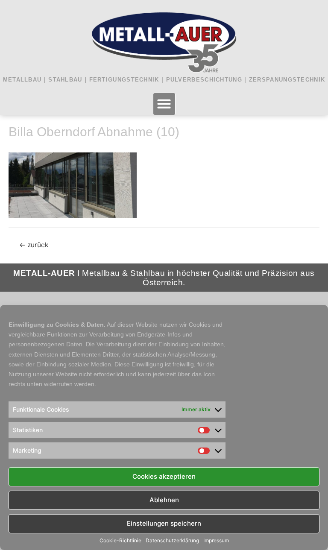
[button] (164, 104)
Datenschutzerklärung (172, 541)
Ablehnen (164, 500)
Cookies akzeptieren (164, 476)
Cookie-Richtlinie (120, 541)
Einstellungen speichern (164, 523)
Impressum (216, 541)
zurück (33, 245)
